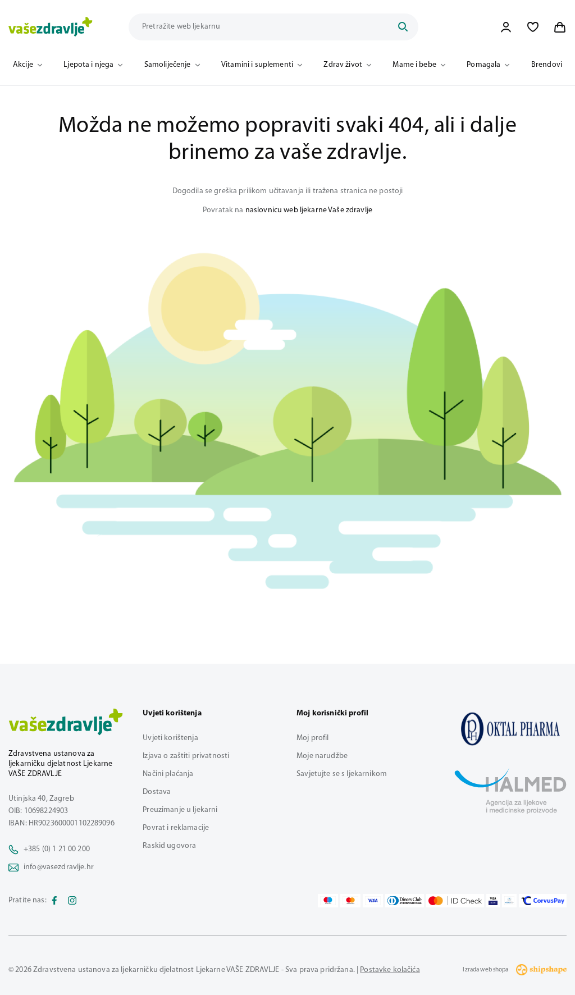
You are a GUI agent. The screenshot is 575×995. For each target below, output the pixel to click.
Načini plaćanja (168, 774)
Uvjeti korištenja (170, 738)
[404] (510, 729)
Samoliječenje (167, 65)
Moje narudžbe (322, 756)
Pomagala (483, 65)
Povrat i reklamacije (176, 828)
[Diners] (405, 900)
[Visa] (373, 900)
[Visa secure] (493, 900)
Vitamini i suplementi (257, 65)
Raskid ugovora (169, 846)
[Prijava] (506, 27)
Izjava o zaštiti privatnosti (186, 756)
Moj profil (312, 738)
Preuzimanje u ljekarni (180, 810)
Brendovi (546, 65)
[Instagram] (72, 901)
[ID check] (455, 900)
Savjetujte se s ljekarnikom (341, 774)
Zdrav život (342, 65)
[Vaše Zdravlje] (50, 26)
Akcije (23, 65)
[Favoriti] (533, 27)
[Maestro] (328, 900)
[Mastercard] (350, 900)
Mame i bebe (414, 65)
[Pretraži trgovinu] (402, 27)
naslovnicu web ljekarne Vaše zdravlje (308, 210)
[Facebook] (54, 901)
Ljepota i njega (88, 65)
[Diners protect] (509, 900)
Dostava (157, 792)
